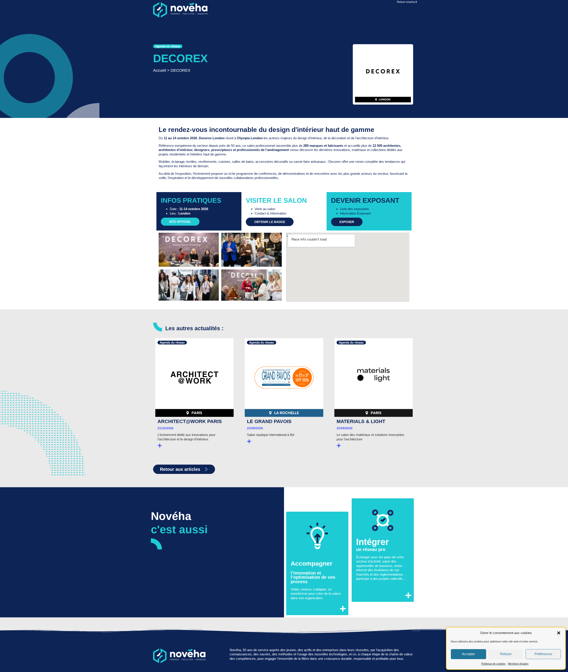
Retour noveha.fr (407, 2)
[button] (558, 633)
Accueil (159, 70)
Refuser (506, 654)
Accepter (468, 654)
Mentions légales (518, 663)
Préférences (543, 654)
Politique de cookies (493, 663)
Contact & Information (270, 213)
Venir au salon (265, 209)
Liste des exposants (354, 209)
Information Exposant (355, 213)
